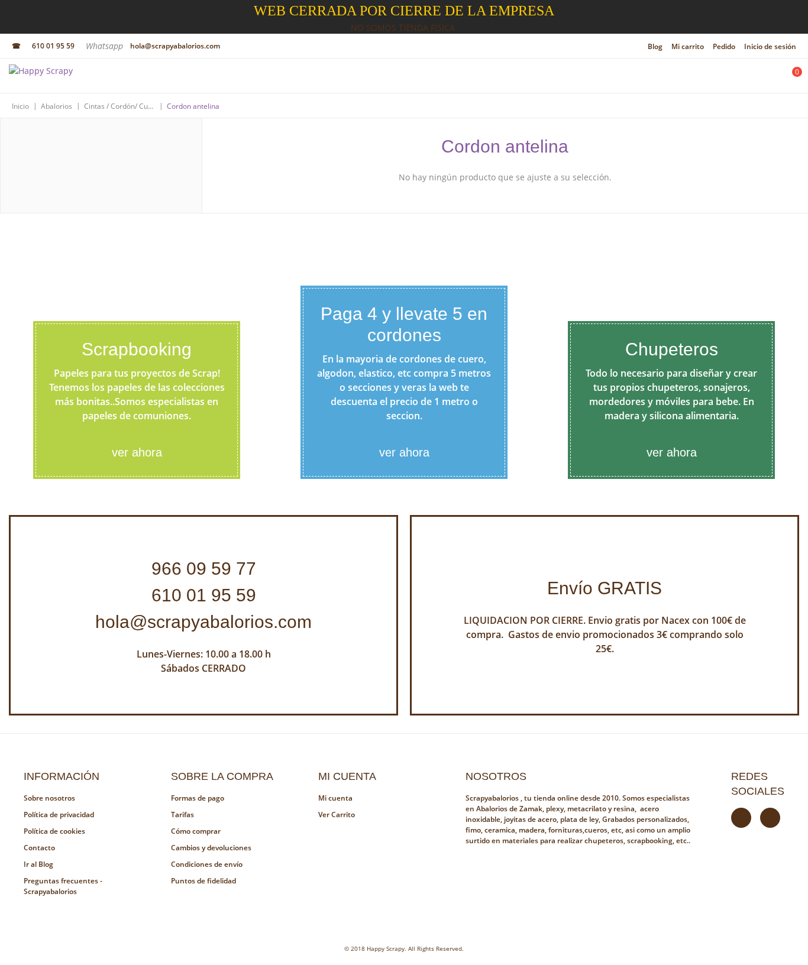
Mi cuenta (335, 798)
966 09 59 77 (203, 568)
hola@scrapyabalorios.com (175, 46)
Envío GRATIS (604, 588)
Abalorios (56, 106)
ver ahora (137, 452)
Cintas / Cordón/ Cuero (119, 106)
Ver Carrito (336, 814)
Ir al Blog (38, 864)
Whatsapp (105, 45)
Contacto (39, 848)
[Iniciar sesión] (759, 79)
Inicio (20, 106)
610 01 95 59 (53, 46)
